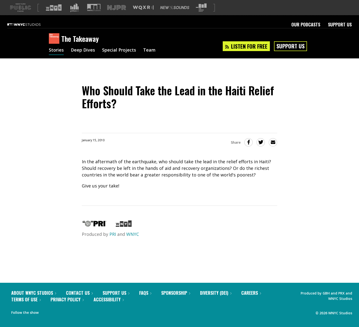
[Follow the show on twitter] (55, 311)
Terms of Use (24, 299)
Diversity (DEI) (214, 293)
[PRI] (94, 225)
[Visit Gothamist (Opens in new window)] (74, 7)
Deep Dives (83, 50)
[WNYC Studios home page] (30, 24)
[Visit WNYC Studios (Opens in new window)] (94, 7)
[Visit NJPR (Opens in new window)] (116, 7)
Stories (56, 50)
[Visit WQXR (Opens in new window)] (143, 7)
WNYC (132, 234)
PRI (112, 234)
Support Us (340, 24)
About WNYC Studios (32, 293)
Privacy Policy (66, 299)
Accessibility (107, 299)
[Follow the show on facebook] (45, 311)
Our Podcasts (305, 24)
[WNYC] (124, 225)
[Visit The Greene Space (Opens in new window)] (201, 7)
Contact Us (78, 293)
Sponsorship (174, 293)
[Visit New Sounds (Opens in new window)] (174, 7)
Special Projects (119, 50)
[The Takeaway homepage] (55, 38)
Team (149, 50)
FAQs (143, 293)
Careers (249, 293)
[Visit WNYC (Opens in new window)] (54, 7)
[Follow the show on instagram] (64, 311)
